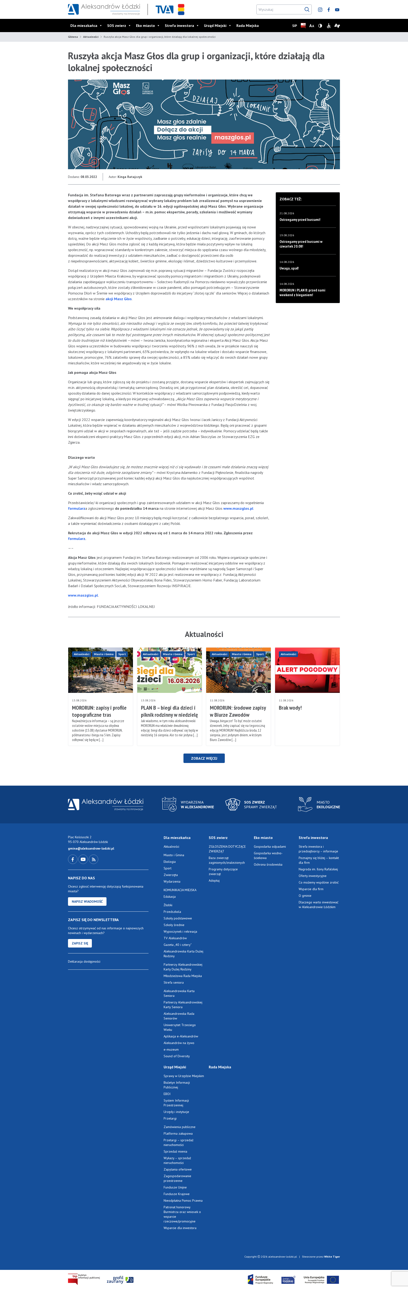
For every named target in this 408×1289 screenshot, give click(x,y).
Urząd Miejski (215, 25)
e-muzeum (171, 1049)
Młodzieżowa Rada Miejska (183, 976)
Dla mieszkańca (83, 25)
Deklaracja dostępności (84, 961)
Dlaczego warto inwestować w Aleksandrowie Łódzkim (318, 904)
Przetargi (170, 1118)
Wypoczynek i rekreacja (180, 931)
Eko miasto (145, 25)
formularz (76, 508)
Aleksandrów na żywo (179, 1043)
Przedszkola (172, 912)
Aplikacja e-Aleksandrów (181, 1036)
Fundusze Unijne (175, 1187)
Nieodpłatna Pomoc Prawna (183, 1200)
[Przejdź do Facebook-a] (73, 859)
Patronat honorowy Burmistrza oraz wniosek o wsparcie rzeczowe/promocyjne (182, 1214)
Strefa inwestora (179, 25)
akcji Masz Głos (119, 298)
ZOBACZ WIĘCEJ (204, 758)
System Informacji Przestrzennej (176, 1102)
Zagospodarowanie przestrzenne (177, 1178)
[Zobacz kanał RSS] (93, 859)
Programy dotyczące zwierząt (223, 871)
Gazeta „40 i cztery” (178, 945)
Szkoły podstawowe (178, 918)
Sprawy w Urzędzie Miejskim (184, 1076)
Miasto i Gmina (104, 654)
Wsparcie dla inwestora (180, 1228)
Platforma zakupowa (178, 1133)
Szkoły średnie (174, 925)
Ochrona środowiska (268, 864)
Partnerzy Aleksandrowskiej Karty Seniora (183, 1004)
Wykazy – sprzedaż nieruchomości (177, 1160)
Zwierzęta (171, 875)
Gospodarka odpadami (270, 846)
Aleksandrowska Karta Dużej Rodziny (183, 953)
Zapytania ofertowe (178, 1169)
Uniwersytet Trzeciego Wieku (180, 1027)
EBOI (167, 1094)
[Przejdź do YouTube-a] (83, 859)
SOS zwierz (116, 25)
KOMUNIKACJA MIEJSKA (180, 890)
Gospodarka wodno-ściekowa (268, 855)
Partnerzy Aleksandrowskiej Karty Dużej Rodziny (183, 966)
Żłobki (168, 905)
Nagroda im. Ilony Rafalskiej (318, 869)
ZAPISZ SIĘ (80, 943)
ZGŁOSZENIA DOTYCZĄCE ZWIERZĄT (227, 848)
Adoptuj (214, 880)
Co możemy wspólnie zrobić (319, 882)
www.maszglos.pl (238, 508)
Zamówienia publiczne (180, 1127)
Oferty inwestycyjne (313, 876)
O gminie (305, 895)
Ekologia (170, 861)
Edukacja (170, 896)
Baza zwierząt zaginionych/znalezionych (227, 860)
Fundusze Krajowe (177, 1194)
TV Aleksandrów (175, 938)
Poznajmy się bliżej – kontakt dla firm (319, 860)
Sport (122, 654)
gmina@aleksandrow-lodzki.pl (91, 848)
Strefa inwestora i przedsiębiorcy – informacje (318, 848)
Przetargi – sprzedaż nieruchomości (178, 1142)
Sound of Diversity (177, 1056)
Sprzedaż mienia (175, 1151)
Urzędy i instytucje (176, 1112)
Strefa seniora (174, 982)
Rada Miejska (247, 25)
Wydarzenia (172, 881)
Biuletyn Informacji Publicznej (177, 1084)
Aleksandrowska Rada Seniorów (179, 1015)
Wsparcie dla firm (311, 889)
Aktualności (90, 36)
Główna (73, 36)
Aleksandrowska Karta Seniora (179, 993)
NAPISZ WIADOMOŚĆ (87, 901)
